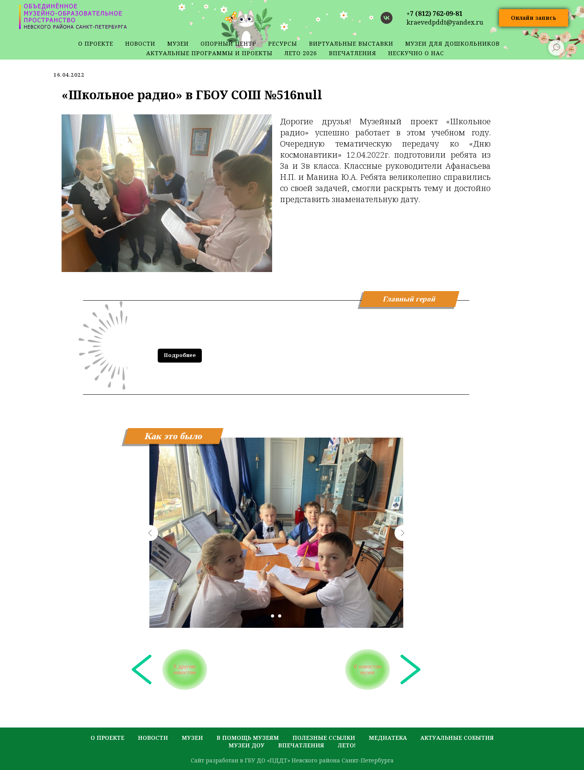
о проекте (95, 43)
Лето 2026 (300, 53)
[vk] (387, 18)
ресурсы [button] (282, 43)
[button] (533, 18)
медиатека (388, 737)
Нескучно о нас (416, 53)
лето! (347, 745)
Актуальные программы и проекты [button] (209, 53)
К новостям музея (367, 669)
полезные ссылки (323, 737)
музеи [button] (178, 43)
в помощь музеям (248, 737)
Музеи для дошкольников (452, 43)
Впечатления (352, 53)
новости (140, 43)
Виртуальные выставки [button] (351, 43)
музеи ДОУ (246, 745)
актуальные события (457, 737)
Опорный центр (228, 43)
